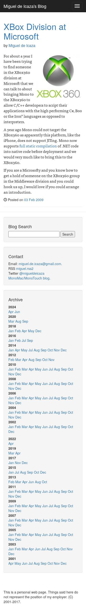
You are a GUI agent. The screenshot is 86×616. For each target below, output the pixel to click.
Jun (17, 311)
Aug (18, 321)
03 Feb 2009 (33, 199)
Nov (57, 350)
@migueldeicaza (31, 273)
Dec (38, 330)
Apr (11, 311)
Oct (50, 350)
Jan (11, 330)
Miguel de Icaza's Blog (25, 6)
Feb (18, 330)
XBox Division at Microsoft (35, 31)
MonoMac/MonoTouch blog (28, 278)
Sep (25, 321)
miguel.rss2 (24, 268)
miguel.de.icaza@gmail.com (40, 263)
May (31, 330)
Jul (24, 340)
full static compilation (38, 146)
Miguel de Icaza (22, 45)
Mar (11, 321)
